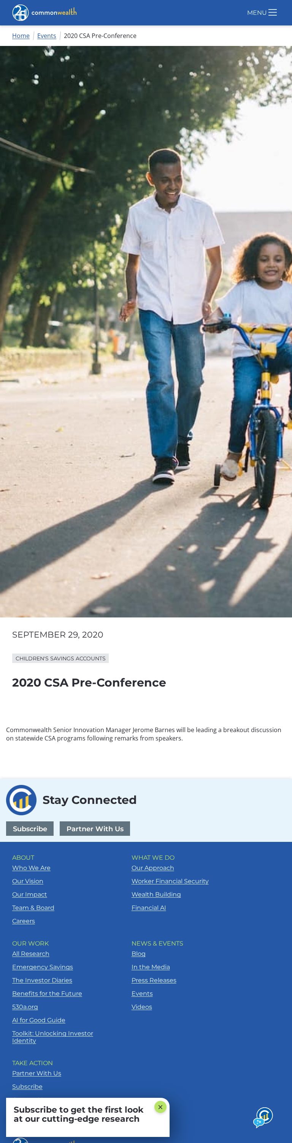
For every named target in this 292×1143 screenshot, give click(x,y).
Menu (257, 12)
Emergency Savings (42, 967)
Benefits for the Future (47, 993)
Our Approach (153, 867)
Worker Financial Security (170, 881)
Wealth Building (156, 894)
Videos (142, 1006)
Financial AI (149, 907)
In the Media (151, 967)
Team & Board (33, 907)
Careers (23, 921)
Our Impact (29, 894)
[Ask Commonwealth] (263, 1118)
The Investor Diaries (42, 980)
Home (21, 36)
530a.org (25, 1006)
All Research (30, 953)
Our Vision (27, 881)
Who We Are (31, 867)
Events (46, 36)
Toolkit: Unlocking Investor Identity (52, 1037)
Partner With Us (95, 829)
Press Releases (154, 980)
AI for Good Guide (38, 1020)
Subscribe (30, 829)
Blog (139, 953)
